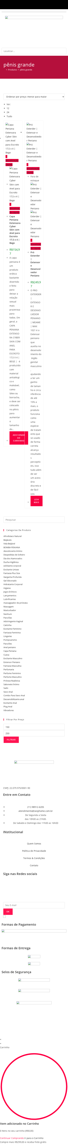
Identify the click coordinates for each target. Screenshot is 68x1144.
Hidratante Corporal (12, 584)
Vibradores (8, 710)
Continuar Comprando (12, 1138)
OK (7, 911)
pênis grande (26, 69)
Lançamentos (9, 595)
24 (8, 112)
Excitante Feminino (12, 628)
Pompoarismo (10, 639)
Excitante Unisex (11, 569)
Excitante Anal (10, 702)
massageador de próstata (15, 602)
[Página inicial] (4, 69)
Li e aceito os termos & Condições (21, 916)
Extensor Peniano (11, 662)
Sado (5, 688)
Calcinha (7, 625)
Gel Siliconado (10, 580)
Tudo (9, 116)
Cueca (6, 654)
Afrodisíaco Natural (12, 536)
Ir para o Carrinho (33, 1138)
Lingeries (7, 636)
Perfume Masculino (12, 676)
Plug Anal (7, 706)
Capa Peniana (9, 651)
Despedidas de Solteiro (14, 554)
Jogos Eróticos (10, 591)
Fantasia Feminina (12, 632)
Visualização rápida (12, 162)
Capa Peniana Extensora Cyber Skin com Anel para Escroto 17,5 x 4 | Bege (14, 229)
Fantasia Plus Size (11, 573)
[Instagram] (16, 886)
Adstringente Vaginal (13, 621)
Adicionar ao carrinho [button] (19, 438)
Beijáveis (7, 540)
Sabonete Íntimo (11, 684)
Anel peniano (9, 647)
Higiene (7, 588)
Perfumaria (8, 669)
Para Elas (7, 617)
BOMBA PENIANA (11, 547)
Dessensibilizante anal (13, 699)
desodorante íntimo (12, 551)
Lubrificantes (9, 599)
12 (8, 108)
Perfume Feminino (12, 673)
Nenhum (7, 614)
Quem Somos (34, 843)
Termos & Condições (34, 858)
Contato (34, 865)
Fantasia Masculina (12, 665)
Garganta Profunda (12, 577)
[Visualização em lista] (23, 90)
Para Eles (7, 643)
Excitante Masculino (12, 658)
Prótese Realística (11, 680)
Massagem (8, 606)
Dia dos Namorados (12, 558)
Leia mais (36, 501)
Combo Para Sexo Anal (14, 695)
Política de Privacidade (34, 850)
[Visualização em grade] (10, 90)
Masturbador (9, 610)
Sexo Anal (8, 691)
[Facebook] (7, 886)
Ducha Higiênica (11, 562)
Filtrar (11, 739)
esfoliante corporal (12, 565)
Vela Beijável (9, 543)
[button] (34, 12)
